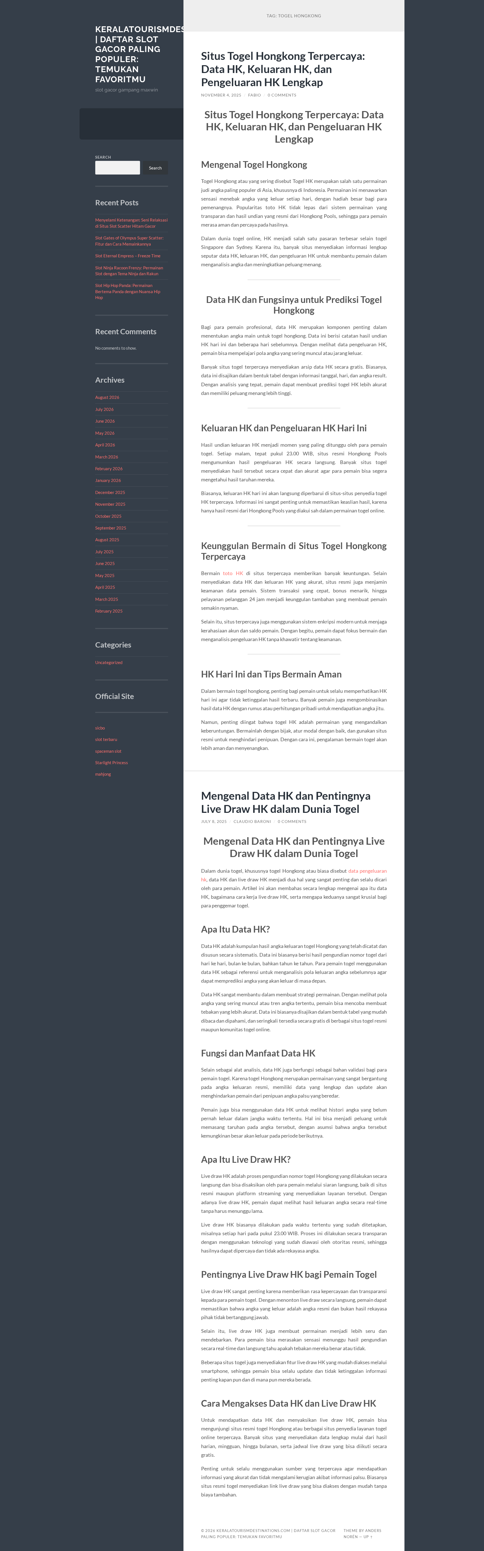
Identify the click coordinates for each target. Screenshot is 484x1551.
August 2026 (107, 397)
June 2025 (105, 563)
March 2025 (106, 599)
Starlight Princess (111, 762)
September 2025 (110, 527)
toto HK (233, 573)
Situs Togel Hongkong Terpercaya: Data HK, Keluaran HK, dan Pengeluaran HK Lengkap (283, 68)
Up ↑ (368, 1536)
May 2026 (105, 433)
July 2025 (104, 551)
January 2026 (108, 480)
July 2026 (104, 409)
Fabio (254, 95)
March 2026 (106, 456)
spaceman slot (108, 751)
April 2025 (105, 587)
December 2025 (110, 492)
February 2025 (109, 610)
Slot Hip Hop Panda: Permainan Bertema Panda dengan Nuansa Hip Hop (127, 291)
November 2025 (110, 504)
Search (103, 157)
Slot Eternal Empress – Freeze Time (127, 255)
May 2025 (105, 575)
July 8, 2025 (214, 821)
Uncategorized (108, 662)
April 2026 (105, 444)
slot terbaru (106, 739)
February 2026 (109, 468)
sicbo (100, 727)
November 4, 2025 (221, 95)
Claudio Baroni (252, 821)
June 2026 (105, 420)
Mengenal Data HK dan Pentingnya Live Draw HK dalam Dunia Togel (286, 802)
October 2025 (108, 516)
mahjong (103, 773)
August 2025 (107, 539)
